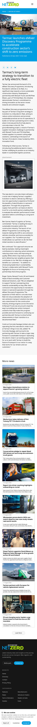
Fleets (4, 695)
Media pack (7, 663)
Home (4, 11)
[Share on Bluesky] (15, 67)
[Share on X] (3, 67)
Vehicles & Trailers (14, 11)
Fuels (19, 701)
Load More (18, 633)
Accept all (26, 723)
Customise (16, 723)
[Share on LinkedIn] (7, 67)
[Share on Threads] (11, 67)
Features (5, 692)
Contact (4, 680)
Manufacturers (22, 692)
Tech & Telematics (8, 698)
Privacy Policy (19, 719)
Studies (4, 701)
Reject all (6, 723)
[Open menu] (32, 4)
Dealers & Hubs (23, 698)
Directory (5, 677)
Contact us (18, 663)
